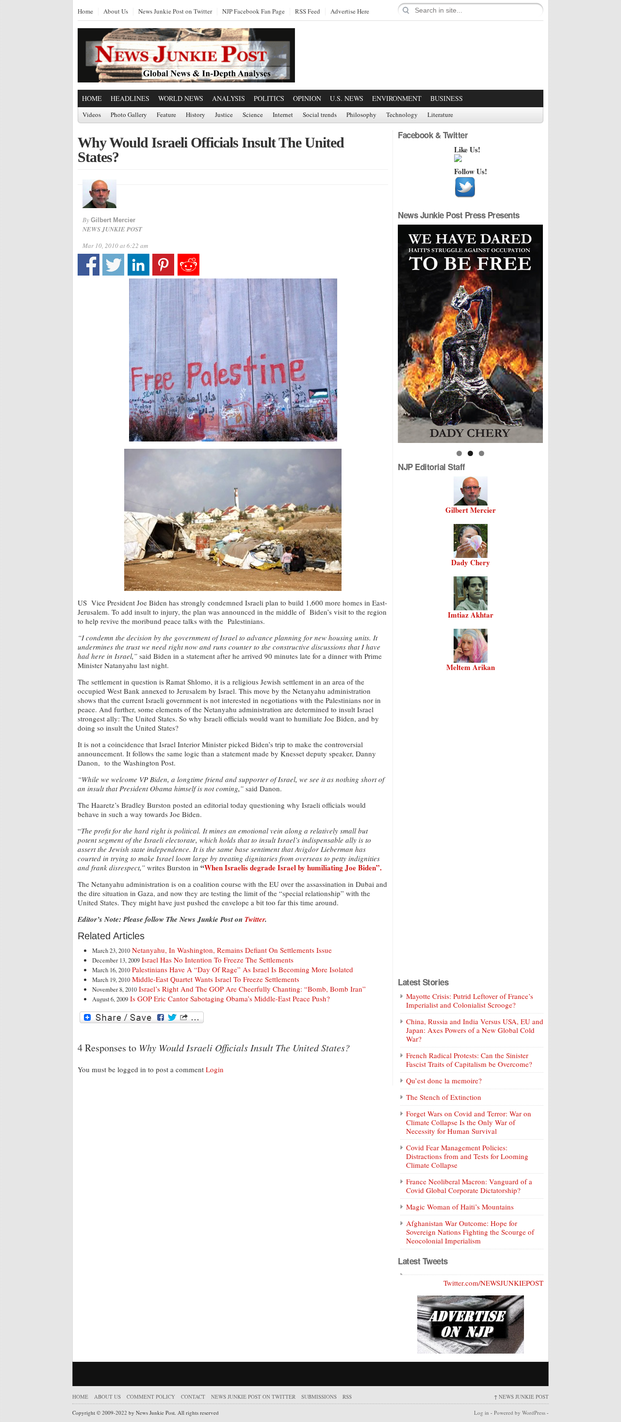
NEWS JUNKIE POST (521, 1396)
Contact (193, 1396)
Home (85, 12)
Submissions (319, 1396)
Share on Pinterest (163, 265)
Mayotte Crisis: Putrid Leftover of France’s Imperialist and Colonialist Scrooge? (469, 1000)
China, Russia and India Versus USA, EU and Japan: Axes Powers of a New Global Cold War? (474, 1030)
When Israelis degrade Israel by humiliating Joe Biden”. (293, 867)
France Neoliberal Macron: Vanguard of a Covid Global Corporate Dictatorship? (469, 1186)
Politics (269, 98)
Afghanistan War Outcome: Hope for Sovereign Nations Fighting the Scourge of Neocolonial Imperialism (470, 1231)
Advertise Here (349, 12)
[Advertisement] (429, 54)
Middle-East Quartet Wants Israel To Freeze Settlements (215, 979)
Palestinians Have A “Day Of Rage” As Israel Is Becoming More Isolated (242, 969)
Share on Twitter (113, 265)
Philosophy (361, 115)
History (195, 115)
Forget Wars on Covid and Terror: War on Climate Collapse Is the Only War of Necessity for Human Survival (468, 1122)
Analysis (228, 98)
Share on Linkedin (138, 265)
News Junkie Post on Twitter (175, 12)
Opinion (307, 98)
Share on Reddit (188, 265)
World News (180, 98)
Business (446, 98)
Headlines (130, 98)
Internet (283, 115)
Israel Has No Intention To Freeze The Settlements (218, 959)
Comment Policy (151, 1396)
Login (215, 1069)
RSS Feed (307, 12)
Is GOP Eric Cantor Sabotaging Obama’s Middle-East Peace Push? (230, 998)
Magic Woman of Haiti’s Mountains (460, 1206)
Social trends (320, 115)
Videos (91, 115)
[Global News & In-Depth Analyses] (186, 74)
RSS (347, 1396)
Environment (397, 98)
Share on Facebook (88, 265)
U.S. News (346, 98)
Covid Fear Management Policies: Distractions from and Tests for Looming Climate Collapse (467, 1156)
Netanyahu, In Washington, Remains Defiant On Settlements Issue (232, 950)
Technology (402, 115)
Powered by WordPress (519, 1412)
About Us (115, 12)
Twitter (254, 919)
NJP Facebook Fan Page (253, 12)
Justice (224, 115)
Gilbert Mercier (113, 220)
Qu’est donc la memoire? (444, 1080)
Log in (481, 1412)
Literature (440, 115)
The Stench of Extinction (443, 1097)
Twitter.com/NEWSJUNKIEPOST (493, 1283)
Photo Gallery (129, 115)
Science (253, 115)
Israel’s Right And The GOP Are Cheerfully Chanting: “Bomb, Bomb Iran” (252, 989)
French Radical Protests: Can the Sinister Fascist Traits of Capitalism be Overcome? (469, 1059)
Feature (166, 115)
